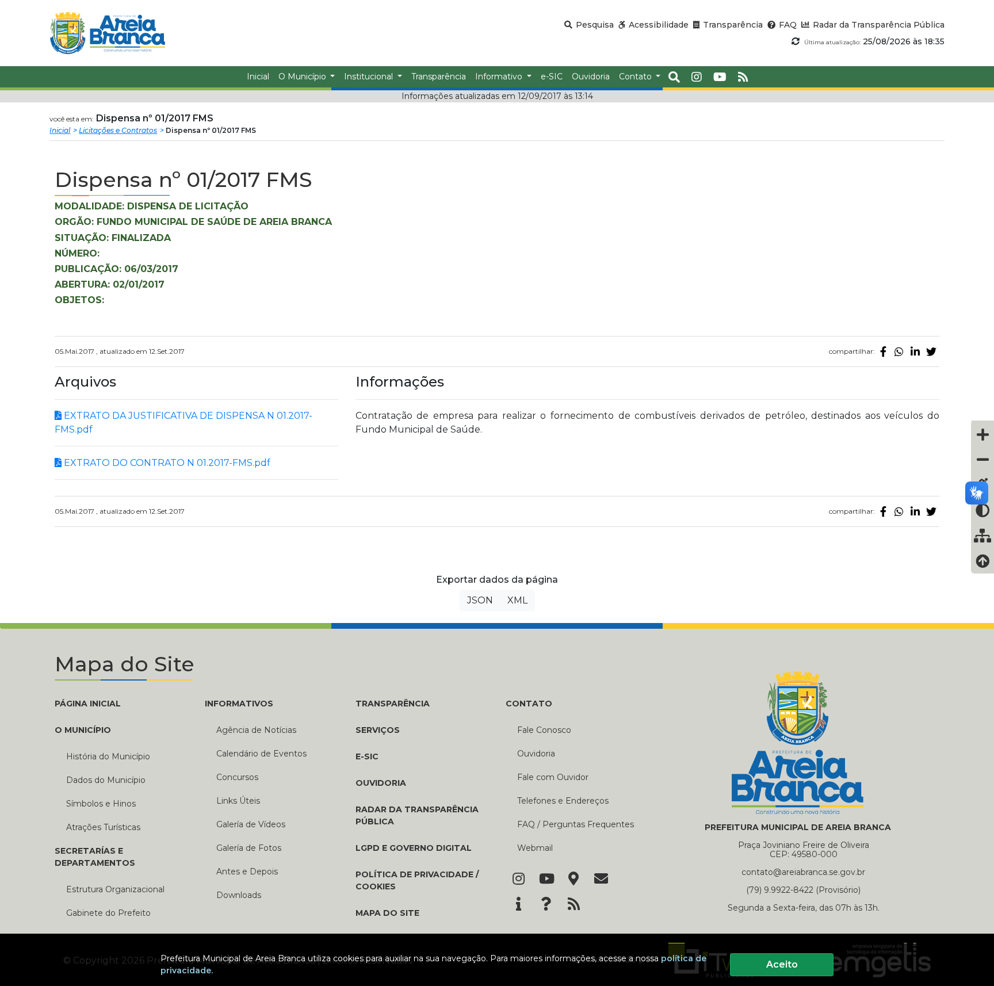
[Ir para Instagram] (518, 880)
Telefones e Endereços (563, 801)
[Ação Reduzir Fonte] (982, 459)
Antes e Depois (247, 871)
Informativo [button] (500, 76)
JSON (480, 600)
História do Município (108, 756)
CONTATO (529, 703)
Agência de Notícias (256, 730)
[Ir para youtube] (720, 77)
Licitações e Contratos (118, 130)
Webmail (535, 848)
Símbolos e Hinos (101, 803)
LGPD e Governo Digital (413, 848)
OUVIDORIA (380, 783)
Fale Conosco (544, 730)
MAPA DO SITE (387, 913)
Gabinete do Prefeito (108, 913)
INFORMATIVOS (239, 703)
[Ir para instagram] (696, 77)
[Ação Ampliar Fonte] (982, 434)
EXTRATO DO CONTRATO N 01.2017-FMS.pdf (166, 462)
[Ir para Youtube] (546, 880)
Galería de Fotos (248, 848)
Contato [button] (636, 76)
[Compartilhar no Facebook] (883, 351)
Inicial (59, 130)
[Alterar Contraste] (982, 510)
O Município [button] (303, 76)
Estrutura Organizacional (115, 889)
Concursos (237, 777)
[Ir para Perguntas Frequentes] (546, 905)
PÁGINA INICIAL (88, 703)
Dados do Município (106, 780)
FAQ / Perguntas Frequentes (575, 824)
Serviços (377, 730)
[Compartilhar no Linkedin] (915, 351)
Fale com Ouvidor (552, 777)
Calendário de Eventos (261, 753)
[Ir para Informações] (518, 905)
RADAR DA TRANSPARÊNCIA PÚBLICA (417, 815)
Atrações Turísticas (103, 827)
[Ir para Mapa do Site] (573, 880)
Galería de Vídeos (250, 824)
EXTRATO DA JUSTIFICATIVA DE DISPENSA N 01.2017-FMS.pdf (183, 422)
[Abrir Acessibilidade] (982, 421)
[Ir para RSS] (573, 905)
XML (517, 600)
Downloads (238, 895)
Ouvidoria (536, 753)
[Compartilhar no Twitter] (931, 351)
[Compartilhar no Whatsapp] (899, 351)
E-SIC (367, 756)
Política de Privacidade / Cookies (417, 880)
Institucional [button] (369, 76)
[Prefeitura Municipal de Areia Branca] (107, 33)
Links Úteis (238, 801)
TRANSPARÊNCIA (392, 703)
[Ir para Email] (601, 880)
